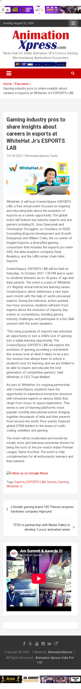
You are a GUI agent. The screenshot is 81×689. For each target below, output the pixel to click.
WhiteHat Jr (14, 486)
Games (52, 482)
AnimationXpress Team (41, 156)
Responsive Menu (73, 23)
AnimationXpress (60, 652)
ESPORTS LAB (36, 482)
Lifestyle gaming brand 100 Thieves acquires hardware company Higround (42, 509)
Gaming (63, 482)
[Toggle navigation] (8, 73)
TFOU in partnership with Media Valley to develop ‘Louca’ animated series (41, 527)
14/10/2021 (14, 156)
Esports (19, 482)
